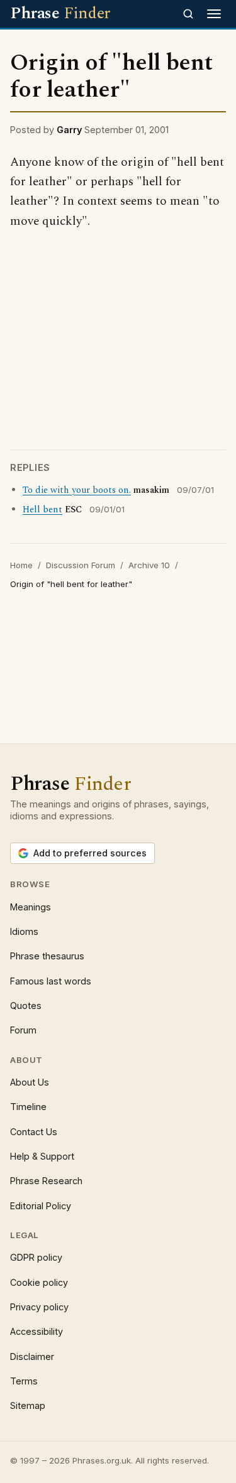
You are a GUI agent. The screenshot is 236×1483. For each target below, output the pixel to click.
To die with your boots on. (77, 490)
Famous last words (50, 981)
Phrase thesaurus (47, 956)
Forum (23, 1030)
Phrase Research (46, 1180)
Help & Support (42, 1156)
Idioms (24, 931)
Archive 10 (149, 565)
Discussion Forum (80, 565)
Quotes (26, 1005)
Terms (24, 1381)
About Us (29, 1082)
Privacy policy (39, 1307)
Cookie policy (39, 1282)
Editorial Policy (40, 1205)
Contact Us (33, 1131)
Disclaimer (32, 1356)
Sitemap (27, 1405)
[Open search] (188, 14)
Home (21, 565)
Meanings (30, 907)
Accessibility (36, 1331)
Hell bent (42, 510)
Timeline (28, 1106)
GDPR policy (36, 1257)
